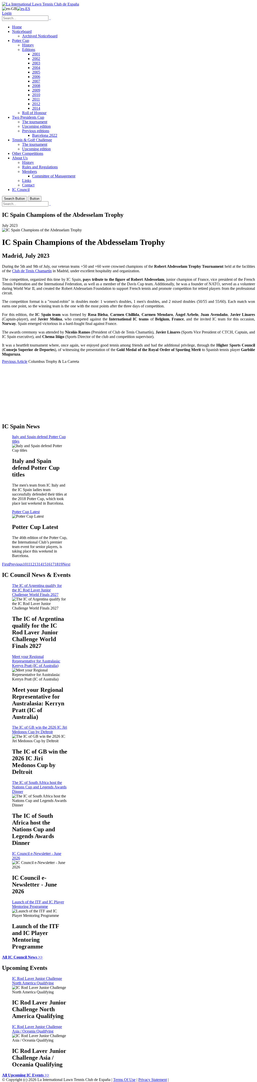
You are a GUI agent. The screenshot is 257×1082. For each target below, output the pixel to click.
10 (25, 564)
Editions (28, 49)
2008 (36, 86)
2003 (36, 63)
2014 (36, 108)
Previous (16, 564)
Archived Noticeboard (39, 36)
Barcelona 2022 (44, 135)
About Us (20, 158)
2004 (36, 67)
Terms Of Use (124, 1079)
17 (52, 564)
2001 (36, 54)
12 (32, 564)
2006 (36, 77)
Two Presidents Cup (28, 117)
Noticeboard (22, 31)
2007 (36, 81)
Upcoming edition (36, 126)
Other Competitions (27, 153)
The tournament (34, 122)
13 (36, 564)
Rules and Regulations (40, 167)
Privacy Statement (152, 1079)
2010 (36, 95)
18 (56, 564)
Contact (28, 185)
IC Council (21, 189)
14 (40, 564)
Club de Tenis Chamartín (32, 271)
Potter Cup (20, 40)
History (28, 45)
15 (44, 564)
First (5, 564)
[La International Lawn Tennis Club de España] (40, 4)
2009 (36, 90)
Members (29, 171)
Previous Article (14, 361)
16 (48, 564)
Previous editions (35, 131)
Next (66, 564)
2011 (36, 99)
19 (60, 564)
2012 (36, 104)
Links (26, 180)
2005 (36, 72)
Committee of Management (53, 176)
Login (7, 13)
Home (17, 27)
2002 (36, 58)
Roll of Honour (34, 113)
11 (28, 564)
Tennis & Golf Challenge (32, 140)
